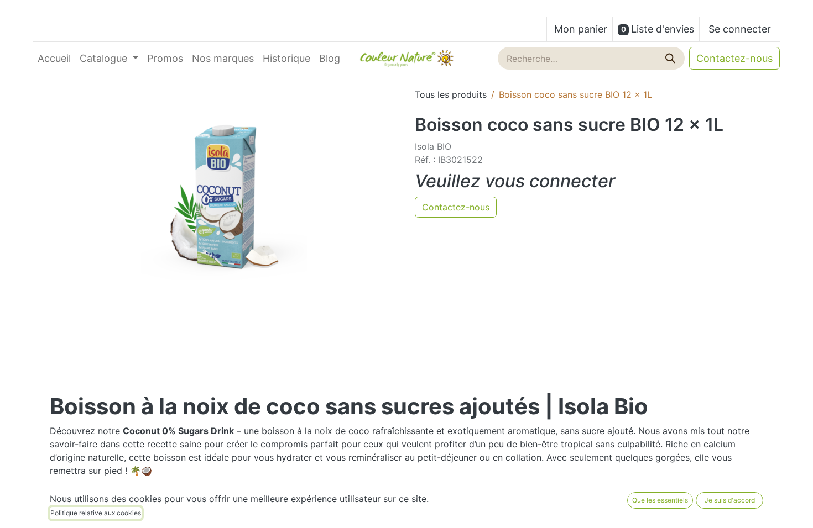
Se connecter (739, 29)
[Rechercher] (671, 58)
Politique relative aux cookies (95, 513)
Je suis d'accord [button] (730, 500)
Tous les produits (451, 94)
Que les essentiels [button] (660, 500)
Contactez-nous (734, 58)
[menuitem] (54, 58)
